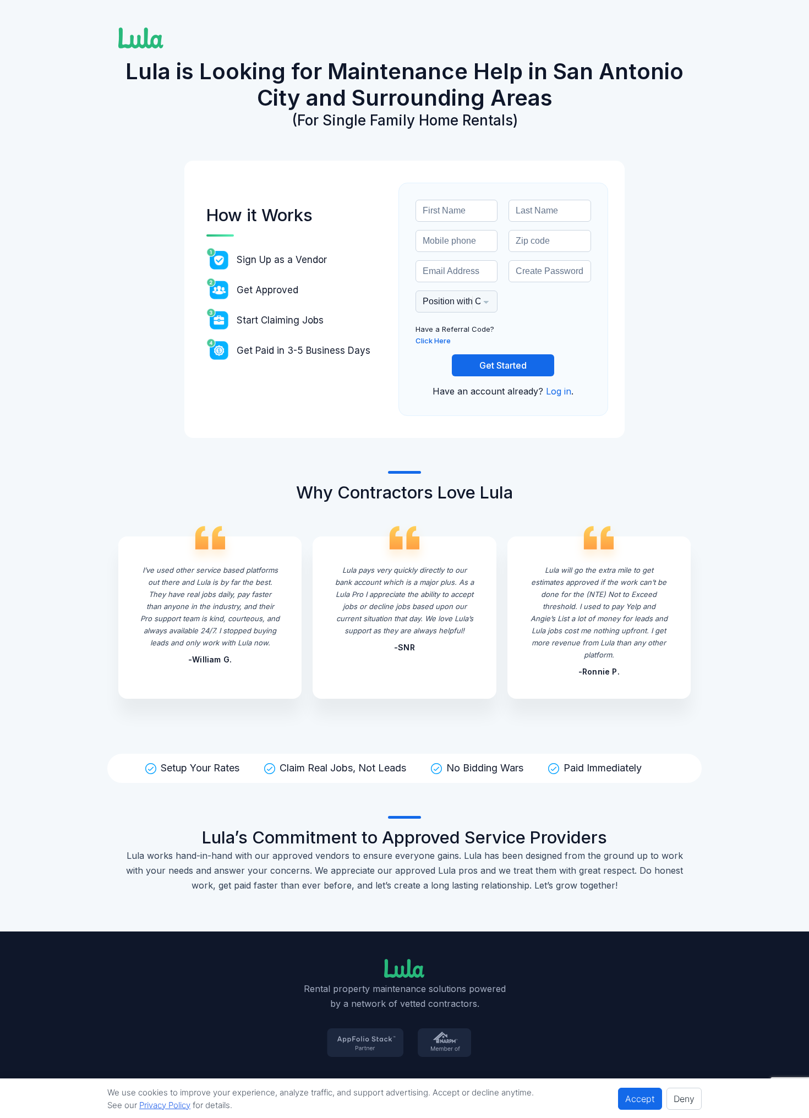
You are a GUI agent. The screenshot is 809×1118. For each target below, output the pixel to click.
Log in (558, 391)
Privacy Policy (164, 1105)
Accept (640, 1098)
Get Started (503, 365)
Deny (684, 1098)
